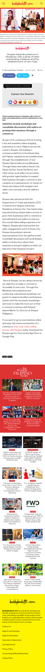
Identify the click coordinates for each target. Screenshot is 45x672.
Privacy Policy (7, 649)
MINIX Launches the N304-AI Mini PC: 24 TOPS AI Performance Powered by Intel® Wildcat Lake (12, 456)
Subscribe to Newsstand (11, 640)
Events (33, 577)
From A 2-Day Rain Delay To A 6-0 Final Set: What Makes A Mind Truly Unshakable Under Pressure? (12, 424)
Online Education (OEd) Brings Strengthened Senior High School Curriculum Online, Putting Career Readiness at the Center (33, 551)
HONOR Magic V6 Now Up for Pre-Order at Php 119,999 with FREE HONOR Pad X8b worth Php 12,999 (33, 457)
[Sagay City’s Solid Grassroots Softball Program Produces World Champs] (33, 385)
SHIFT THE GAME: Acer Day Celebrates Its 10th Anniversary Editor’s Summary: (33, 582)
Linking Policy (7, 658)
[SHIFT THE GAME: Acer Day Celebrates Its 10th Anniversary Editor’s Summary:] (33, 569)
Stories (10, 356)
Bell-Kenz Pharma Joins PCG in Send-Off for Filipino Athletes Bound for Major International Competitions (12, 584)
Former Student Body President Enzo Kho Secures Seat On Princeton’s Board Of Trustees (12, 396)
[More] (32, 75)
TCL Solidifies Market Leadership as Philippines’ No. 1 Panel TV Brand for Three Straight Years (33, 487)
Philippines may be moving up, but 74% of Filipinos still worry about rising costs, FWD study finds (33, 518)
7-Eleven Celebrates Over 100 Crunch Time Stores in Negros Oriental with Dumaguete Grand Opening (12, 488)
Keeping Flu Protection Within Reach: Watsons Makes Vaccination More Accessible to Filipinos (12, 519)
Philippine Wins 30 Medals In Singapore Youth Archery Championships (33, 423)
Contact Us (6, 626)
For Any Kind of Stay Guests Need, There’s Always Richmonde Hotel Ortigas (12, 548)
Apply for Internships (10, 636)
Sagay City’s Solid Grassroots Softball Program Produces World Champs (33, 396)
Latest (4, 356)
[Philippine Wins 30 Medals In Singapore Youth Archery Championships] (33, 412)
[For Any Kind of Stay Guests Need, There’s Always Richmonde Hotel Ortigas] (12, 535)
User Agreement (8, 644)
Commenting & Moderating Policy (15, 653)
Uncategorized (33, 450)
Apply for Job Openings (11, 631)
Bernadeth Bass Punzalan (14, 70)
